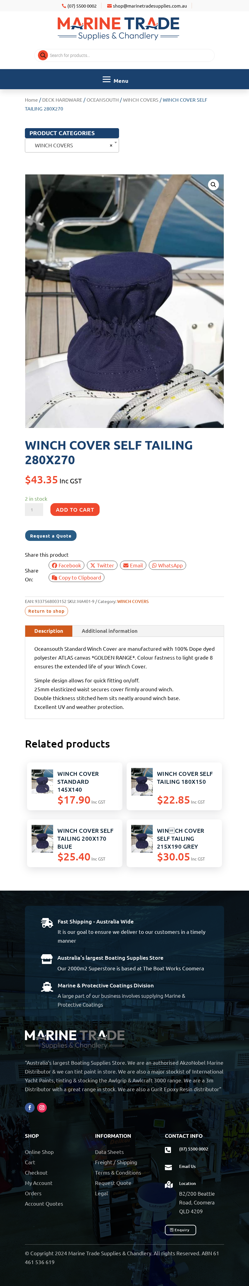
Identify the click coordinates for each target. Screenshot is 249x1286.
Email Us (187, 1166)
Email (136, 565)
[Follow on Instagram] (42, 1108)
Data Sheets (109, 1151)
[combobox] (72, 145)
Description (48, 631)
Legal (101, 1193)
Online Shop (39, 1151)
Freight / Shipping (116, 1162)
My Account (39, 1182)
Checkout (36, 1172)
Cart (30, 1162)
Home (31, 99)
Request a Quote (51, 536)
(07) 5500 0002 (82, 6)
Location (187, 1183)
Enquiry (182, 1229)
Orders (33, 1193)
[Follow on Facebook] (30, 1108)
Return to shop (46, 611)
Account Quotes (44, 1203)
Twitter (105, 565)
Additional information (110, 631)
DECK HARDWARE (62, 99)
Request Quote (113, 1182)
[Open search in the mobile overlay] (124, 55)
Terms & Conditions (118, 1172)
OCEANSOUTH (103, 99)
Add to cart (75, 509)
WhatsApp (170, 565)
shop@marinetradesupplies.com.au (150, 6)
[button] (213, 184)
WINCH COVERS (141, 99)
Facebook (70, 565)
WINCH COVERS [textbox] (70, 145)
